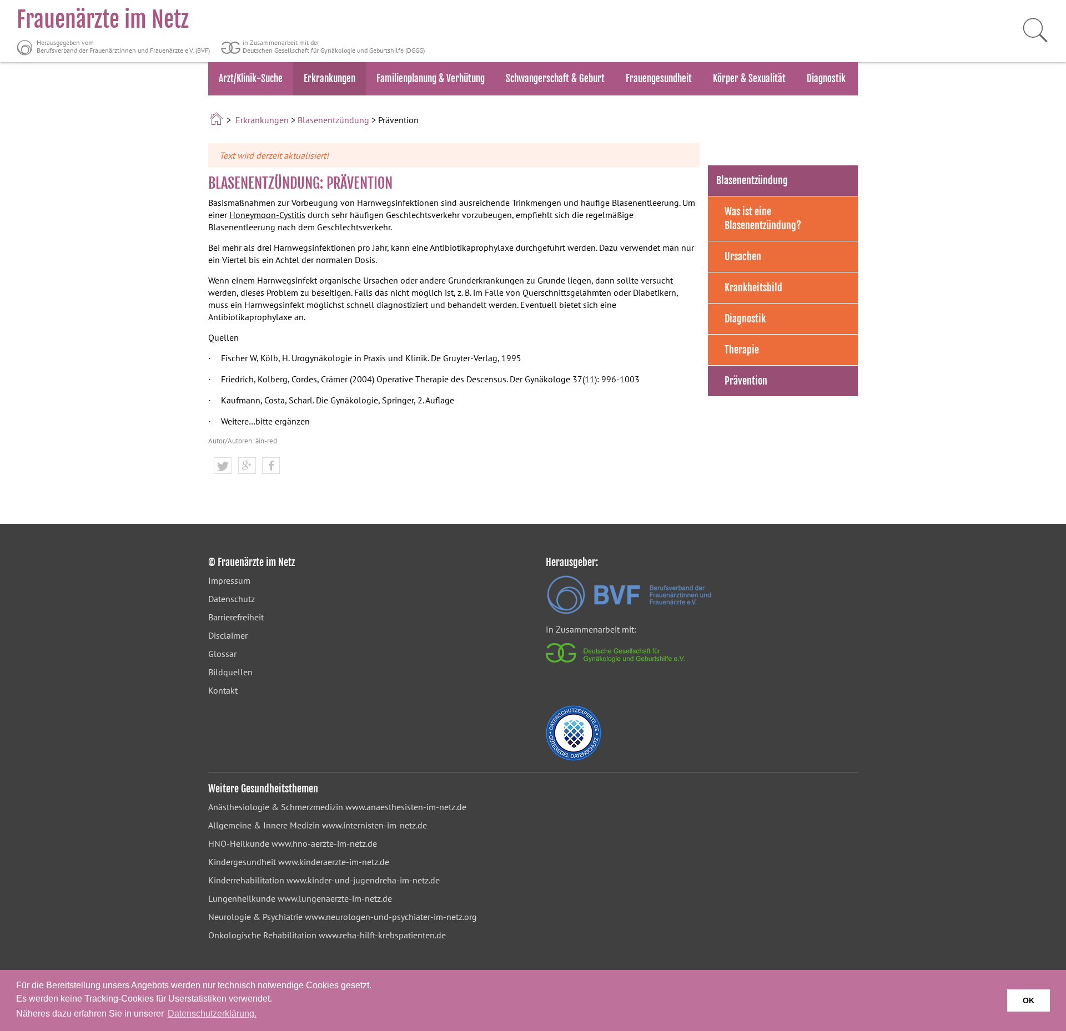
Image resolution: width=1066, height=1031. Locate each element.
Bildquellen (230, 672)
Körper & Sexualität (749, 78)
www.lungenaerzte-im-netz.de (335, 898)
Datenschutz (231, 598)
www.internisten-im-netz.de (374, 825)
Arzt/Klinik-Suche (251, 78)
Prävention (746, 381)
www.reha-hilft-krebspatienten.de (382, 935)
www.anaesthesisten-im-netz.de (405, 806)
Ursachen (743, 256)
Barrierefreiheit (236, 617)
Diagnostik (826, 78)
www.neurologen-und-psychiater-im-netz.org (391, 916)
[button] (222, 466)
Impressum (229, 580)
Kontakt (223, 690)
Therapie (742, 349)
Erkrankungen (329, 78)
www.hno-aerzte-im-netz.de (324, 843)
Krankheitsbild (753, 287)
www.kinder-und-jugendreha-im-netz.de (363, 880)
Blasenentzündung (333, 119)
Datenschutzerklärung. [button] (212, 1013)
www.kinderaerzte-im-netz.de (333, 861)
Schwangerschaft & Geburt (555, 78)
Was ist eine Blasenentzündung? (763, 218)
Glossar (222, 653)
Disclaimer (228, 635)
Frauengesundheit (659, 78)
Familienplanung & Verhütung (430, 78)
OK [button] (1028, 1000)
